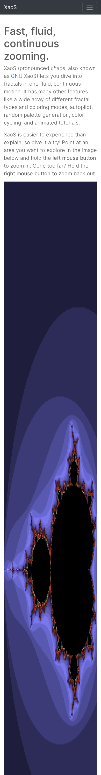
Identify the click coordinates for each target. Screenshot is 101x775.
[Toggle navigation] (89, 7)
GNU (17, 76)
